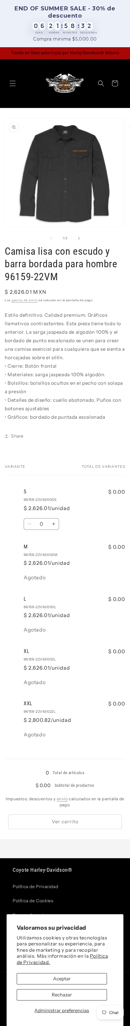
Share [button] (17, 436)
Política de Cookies (33, 901)
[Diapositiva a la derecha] (79, 238)
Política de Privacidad (35, 886)
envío (62, 798)
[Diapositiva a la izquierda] (51, 238)
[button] (13, 83)
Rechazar (62, 995)
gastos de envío (25, 300)
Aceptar (62, 979)
